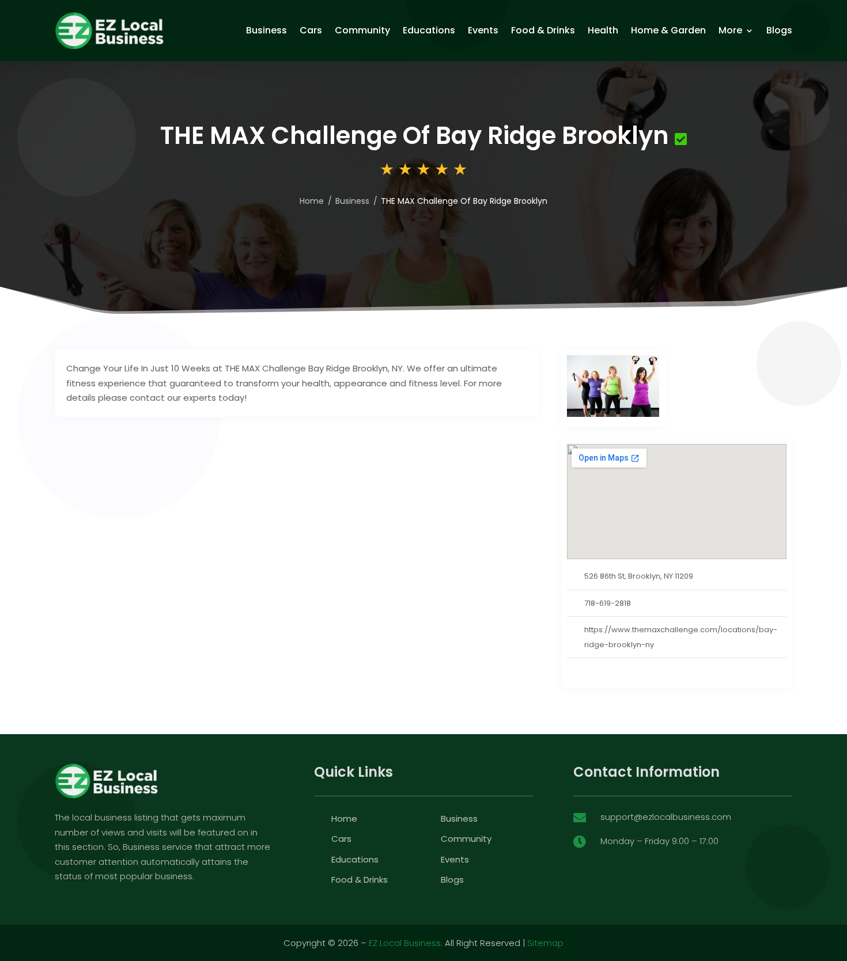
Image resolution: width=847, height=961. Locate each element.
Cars (311, 30)
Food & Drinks (543, 30)
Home (312, 201)
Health (603, 30)
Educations (429, 30)
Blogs (779, 30)
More (730, 30)
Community (362, 30)
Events (483, 30)
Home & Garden (668, 30)
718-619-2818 (607, 603)
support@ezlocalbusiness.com (665, 817)
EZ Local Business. (406, 943)
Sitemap (545, 943)
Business (266, 30)
